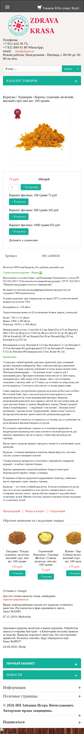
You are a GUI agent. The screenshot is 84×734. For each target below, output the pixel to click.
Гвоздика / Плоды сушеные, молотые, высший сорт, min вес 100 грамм (17, 556)
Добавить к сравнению (23, 240)
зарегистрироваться (15, 599)
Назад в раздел (34, 511)
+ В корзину (30, 187)
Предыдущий (11, 511)
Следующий (57, 511)
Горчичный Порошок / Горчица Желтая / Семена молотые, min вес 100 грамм (45, 558)
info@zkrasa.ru (24, 51)
